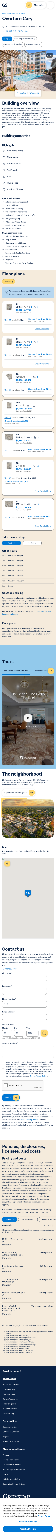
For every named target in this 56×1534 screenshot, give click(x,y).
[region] (28, 1516)
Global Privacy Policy (38, 1076)
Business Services (10, 1427)
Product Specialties (11, 1441)
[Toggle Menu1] (50, 5)
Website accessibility (11, 1479)
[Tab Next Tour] (51, 671)
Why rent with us (10, 1409)
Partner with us (10, 1421)
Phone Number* (9, 999)
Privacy (6, 1455)
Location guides (9, 1404)
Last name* (7, 986)
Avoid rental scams (11, 1384)
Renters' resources (10, 1399)
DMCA (5, 1474)
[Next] (53, 1225)
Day (16, 1028)
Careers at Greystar (11, 1432)
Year (28, 1028)
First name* (7, 973)
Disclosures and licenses (14, 1449)
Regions (6, 1437)
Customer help (9, 1389)
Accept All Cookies (28, 1529)
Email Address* (8, 1012)
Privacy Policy (44, 1516)
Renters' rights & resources (14, 1469)
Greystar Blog (8, 1413)
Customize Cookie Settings (14, 1484)
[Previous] (45, 1225)
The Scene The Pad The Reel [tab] (16, 671)
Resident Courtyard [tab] (43, 671)
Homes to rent (9, 1379)
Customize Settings (28, 1521)
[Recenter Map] (7, 864)
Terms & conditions (11, 1460)
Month (5, 1028)
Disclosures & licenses (12, 1465)
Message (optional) (10, 1043)
